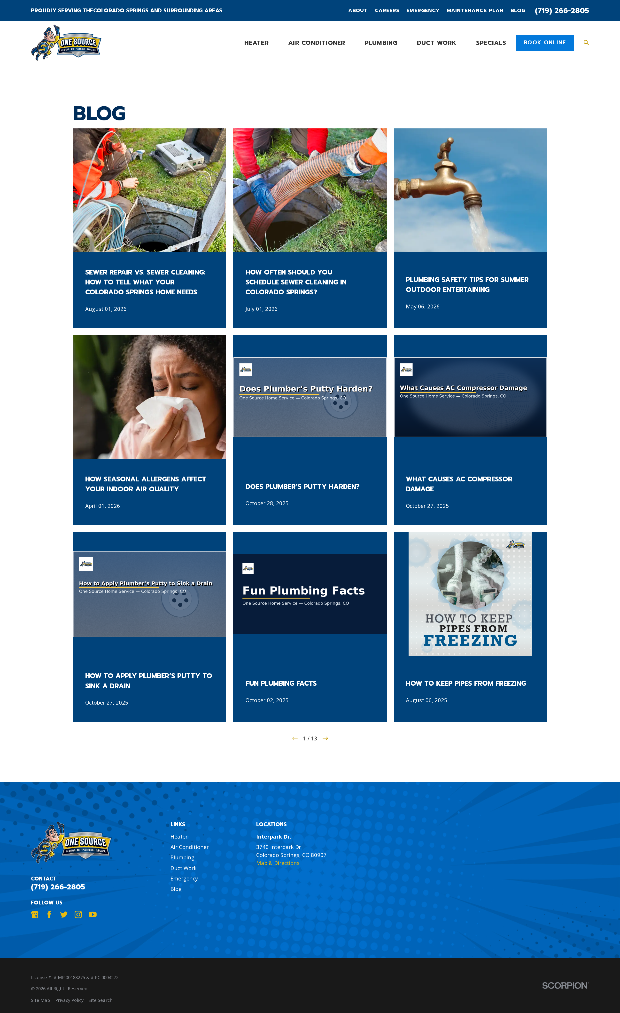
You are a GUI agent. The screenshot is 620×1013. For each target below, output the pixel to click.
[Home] (66, 42)
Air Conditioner (189, 846)
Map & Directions (278, 862)
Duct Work (183, 868)
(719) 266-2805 (562, 10)
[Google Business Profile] (35, 914)
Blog (518, 10)
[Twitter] (64, 914)
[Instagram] (78, 914)
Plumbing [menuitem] (381, 42)
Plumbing (182, 857)
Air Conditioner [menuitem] (316, 42)
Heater (179, 836)
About (358, 10)
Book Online (545, 43)
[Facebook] (49, 914)
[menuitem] (40, 1000)
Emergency (423, 10)
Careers (387, 10)
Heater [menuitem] (256, 42)
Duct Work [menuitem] (437, 42)
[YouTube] (93, 914)
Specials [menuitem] (491, 42)
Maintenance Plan (475, 10)
